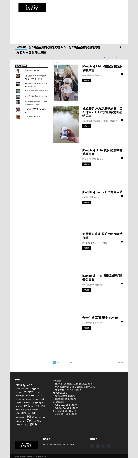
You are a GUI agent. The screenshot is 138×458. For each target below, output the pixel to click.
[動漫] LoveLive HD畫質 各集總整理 (66, 405)
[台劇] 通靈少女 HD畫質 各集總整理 (66, 414)
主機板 (35, 403)
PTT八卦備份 (57, 381)
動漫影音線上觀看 (58, 402)
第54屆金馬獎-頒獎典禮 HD (47, 47)
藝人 (40, 417)
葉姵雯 (29, 417)
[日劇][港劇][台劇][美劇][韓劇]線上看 (64, 411)
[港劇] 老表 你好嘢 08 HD (33, 116)
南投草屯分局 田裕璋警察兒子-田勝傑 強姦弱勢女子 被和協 (73, 384)
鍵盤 (24, 421)
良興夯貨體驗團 (20, 417)
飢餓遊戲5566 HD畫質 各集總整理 (65, 399)
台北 (27, 406)
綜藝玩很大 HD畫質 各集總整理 (65, 396)
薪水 (36, 417)
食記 (39, 421)
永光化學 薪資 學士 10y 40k (100, 317)
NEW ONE (39, 396)
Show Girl (36, 399)
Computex (19, 392)
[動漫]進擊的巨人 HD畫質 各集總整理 (66, 408)
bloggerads (35, 388)
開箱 (29, 421)
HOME (21, 47)
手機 (37, 406)
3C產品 (21, 385)
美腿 (24, 413)
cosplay (28, 392)
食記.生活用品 (22, 424)
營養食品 (28, 410)
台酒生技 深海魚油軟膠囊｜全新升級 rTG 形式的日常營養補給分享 (102, 112)
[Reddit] (112, 57)
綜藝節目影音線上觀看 (31, 52)
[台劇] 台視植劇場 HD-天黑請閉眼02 (36, 91)
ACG (30, 385)
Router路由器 (26, 399)
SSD (42, 399)
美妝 (18, 413)
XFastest (26, 402)
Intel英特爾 (20, 396)
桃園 (43, 406)
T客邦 (18, 403)
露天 (34, 421)
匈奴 (41, 403)
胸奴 (34, 413)
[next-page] (75, 362)
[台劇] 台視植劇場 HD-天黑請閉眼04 (36, 96)
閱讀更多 (87, 80)
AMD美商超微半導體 (22, 389)
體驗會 (33, 424)
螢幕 (44, 417)
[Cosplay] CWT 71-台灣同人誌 (102, 192)
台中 (21, 406)
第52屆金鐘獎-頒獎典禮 (84, 47)
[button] (120, 47)
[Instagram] (108, 57)
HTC (39, 392)
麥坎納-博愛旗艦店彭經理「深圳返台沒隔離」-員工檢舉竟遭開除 (75, 387)
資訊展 (18, 421)
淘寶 (22, 410)
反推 (17, 406)
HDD (35, 392)
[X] (116, 57)
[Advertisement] (69, 30)
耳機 (29, 413)
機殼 (18, 410)
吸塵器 (33, 406)
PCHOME (18, 399)
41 (71, 362)
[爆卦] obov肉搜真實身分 (33, 70)
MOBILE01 (31, 395)
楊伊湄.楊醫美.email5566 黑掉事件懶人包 (68, 390)
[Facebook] (104, 57)
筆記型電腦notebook (38, 410)
